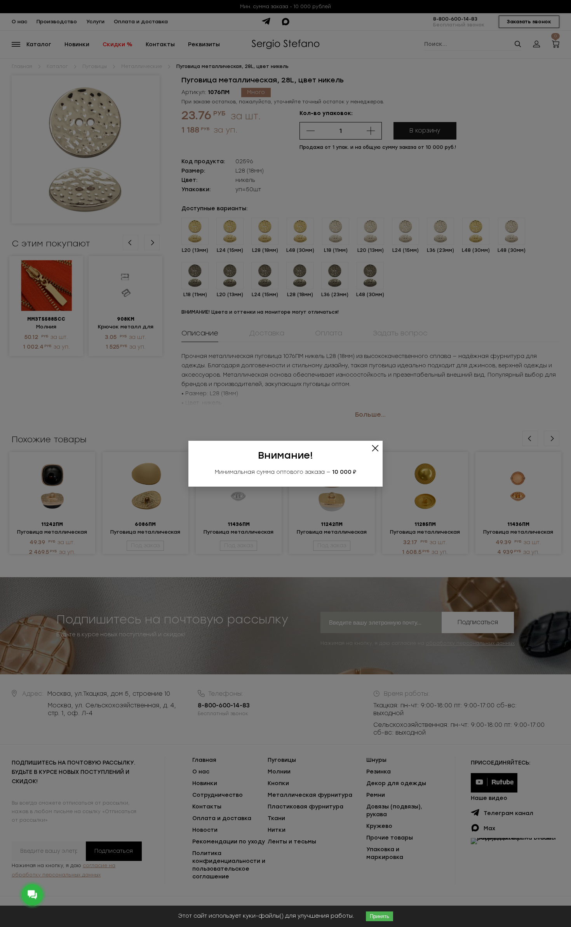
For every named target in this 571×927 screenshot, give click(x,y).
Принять (379, 916)
